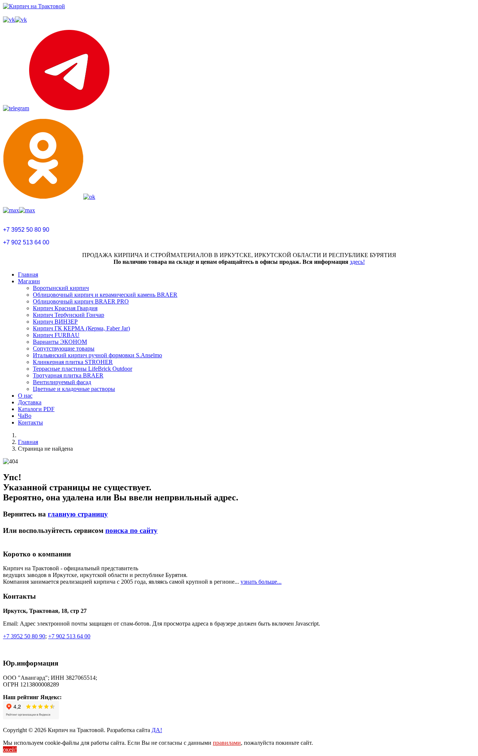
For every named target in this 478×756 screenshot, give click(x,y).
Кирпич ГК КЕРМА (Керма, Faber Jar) (81, 328)
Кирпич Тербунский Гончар (68, 315)
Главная (28, 274)
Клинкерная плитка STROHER (73, 362)
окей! (10, 749)
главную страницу (78, 514)
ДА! (157, 730)
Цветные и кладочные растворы (74, 389)
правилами (227, 743)
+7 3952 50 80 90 (26, 229)
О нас (25, 395)
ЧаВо (24, 416)
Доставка (29, 402)
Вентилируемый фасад (62, 382)
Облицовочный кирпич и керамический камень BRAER (105, 294)
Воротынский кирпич (61, 288)
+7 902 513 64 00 (26, 242)
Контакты (30, 422)
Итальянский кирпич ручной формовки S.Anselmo (97, 355)
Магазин (29, 281)
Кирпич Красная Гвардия (65, 308)
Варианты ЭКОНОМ (60, 342)
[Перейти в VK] (239, 19)
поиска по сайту (131, 530)
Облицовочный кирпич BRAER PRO (81, 301)
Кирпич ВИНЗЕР (55, 321)
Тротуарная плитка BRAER (68, 375)
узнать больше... (261, 581)
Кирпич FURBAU (56, 335)
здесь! (357, 262)
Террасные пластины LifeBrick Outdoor (82, 368)
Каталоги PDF (36, 409)
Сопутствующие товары (63, 348)
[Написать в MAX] (239, 210)
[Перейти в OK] (239, 159)
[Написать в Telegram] (239, 71)
